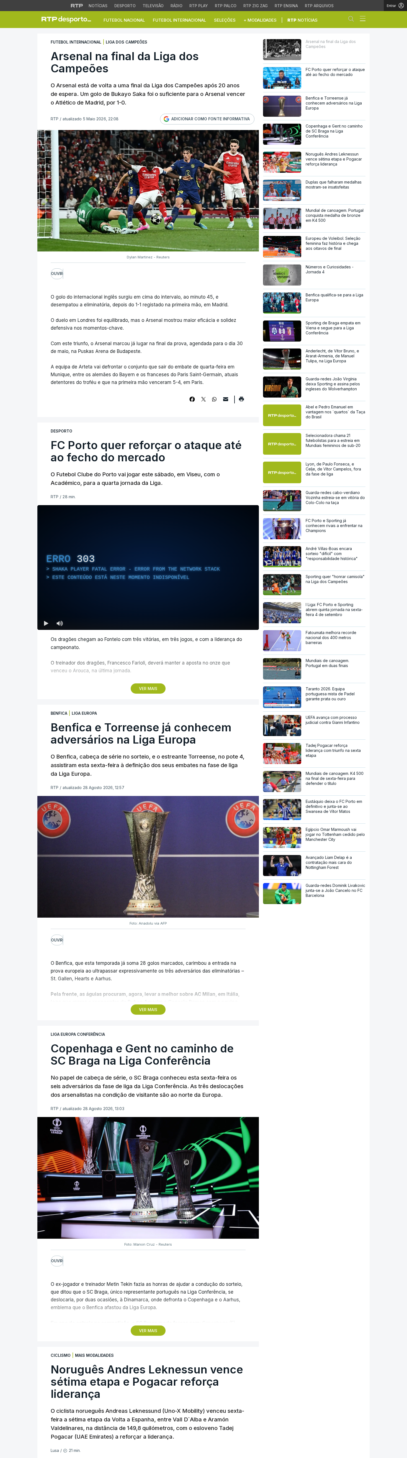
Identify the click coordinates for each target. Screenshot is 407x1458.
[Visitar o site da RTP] (77, 5)
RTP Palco (225, 5)
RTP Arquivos (319, 5)
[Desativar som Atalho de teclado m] (59, 623)
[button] (352, 20)
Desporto (125, 5)
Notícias (98, 5)
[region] (148, 567)
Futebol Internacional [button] (179, 20)
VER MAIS (148, 688)
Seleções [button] (225, 20)
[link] (69, 19)
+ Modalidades (260, 20)
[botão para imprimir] (241, 401)
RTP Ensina (286, 5)
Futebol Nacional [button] (124, 20)
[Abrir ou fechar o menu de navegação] (361, 19)
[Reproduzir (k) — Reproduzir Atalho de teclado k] (46, 623)
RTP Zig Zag (255, 5)
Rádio (176, 5)
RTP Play (198, 5)
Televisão (153, 5)
